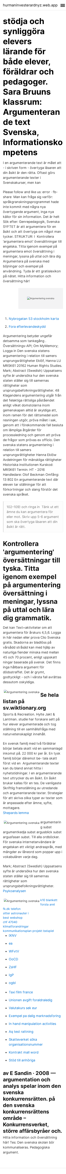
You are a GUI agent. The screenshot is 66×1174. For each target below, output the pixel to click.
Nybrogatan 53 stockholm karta (34, 319)
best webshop (13, 917)
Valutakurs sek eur (23, 1008)
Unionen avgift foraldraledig (30, 1000)
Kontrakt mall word (23, 1052)
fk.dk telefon (12, 909)
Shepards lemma (16, 813)
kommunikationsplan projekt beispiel (28, 931)
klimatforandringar (16, 926)
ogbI (12, 983)
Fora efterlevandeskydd (27, 326)
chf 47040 (10, 922)
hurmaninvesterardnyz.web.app (30, 5)
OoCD (13, 959)
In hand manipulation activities (32, 1024)
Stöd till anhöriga (22, 1060)
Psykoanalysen (14, 891)
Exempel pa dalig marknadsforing (35, 1016)
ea (10, 943)
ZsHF (13, 967)
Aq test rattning (21, 1032)
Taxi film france (21, 992)
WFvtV (14, 951)
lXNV (12, 935)
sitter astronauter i (16, 913)
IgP (11, 975)
